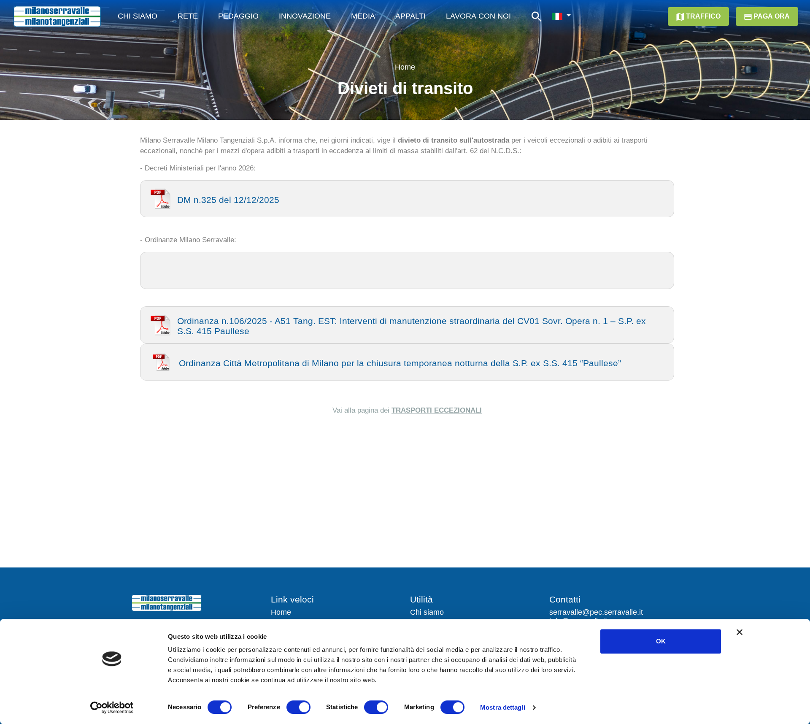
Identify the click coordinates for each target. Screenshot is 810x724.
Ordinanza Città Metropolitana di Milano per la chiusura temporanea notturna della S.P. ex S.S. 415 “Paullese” (400, 363)
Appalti (410, 16)
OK (661, 641)
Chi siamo (427, 612)
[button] (561, 16)
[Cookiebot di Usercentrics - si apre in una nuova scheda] (112, 707)
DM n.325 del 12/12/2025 (228, 200)
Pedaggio (238, 16)
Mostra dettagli (502, 707)
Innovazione (305, 16)
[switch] (298, 707)
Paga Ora (771, 16)
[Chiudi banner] (739, 632)
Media (363, 16)
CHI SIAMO (137, 16)
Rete (188, 16)
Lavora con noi (478, 16)
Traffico (702, 16)
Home (405, 67)
